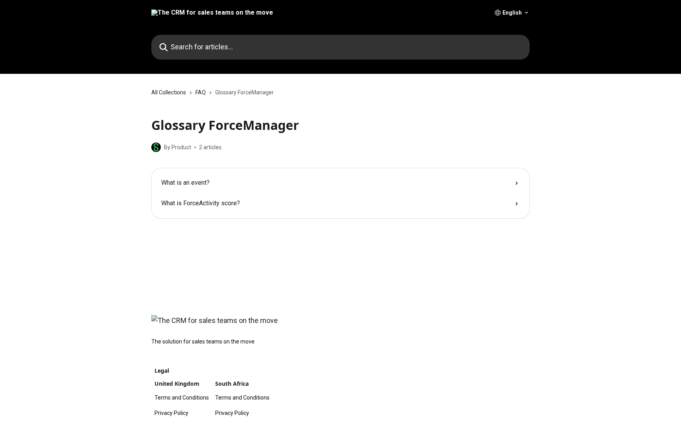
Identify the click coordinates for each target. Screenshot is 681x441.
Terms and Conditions (181, 397)
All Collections (168, 92)
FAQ (200, 92)
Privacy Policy (171, 413)
